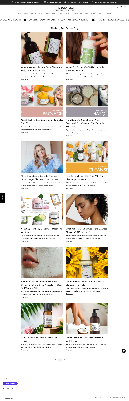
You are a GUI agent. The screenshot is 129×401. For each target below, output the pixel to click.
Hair (40, 14)
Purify (60, 14)
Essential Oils (50, 14)
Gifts (86, 14)
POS (96, 397)
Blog (93, 14)
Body (26, 14)
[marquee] (64, 20)
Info (99, 14)
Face (19, 14)
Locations (107, 14)
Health (67, 14)
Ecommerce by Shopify (105, 397)
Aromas (33, 14)
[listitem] (26, 2)
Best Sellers (77, 14)
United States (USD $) (9, 398)
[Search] (125, 7)
